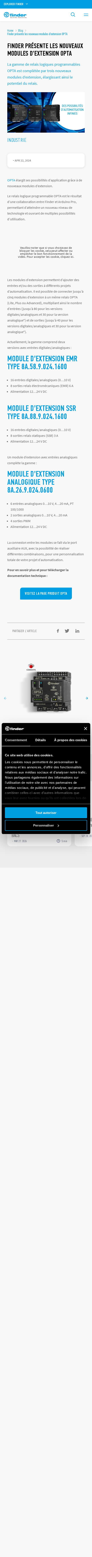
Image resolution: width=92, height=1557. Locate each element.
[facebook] (58, 631)
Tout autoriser (46, 813)
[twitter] (67, 631)
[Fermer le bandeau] (85, 728)
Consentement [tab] (16, 740)
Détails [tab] (40, 740)
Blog (20, 30)
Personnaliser (43, 825)
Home (10, 30)
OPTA (11, 180)
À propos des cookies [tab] (70, 740)
